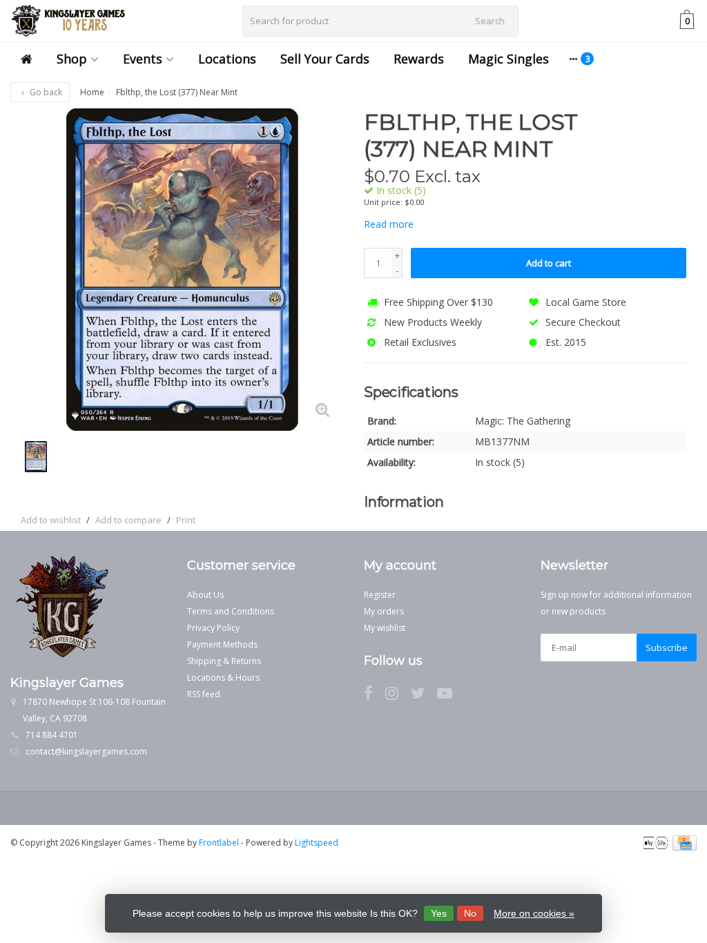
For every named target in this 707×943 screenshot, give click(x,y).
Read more (389, 224)
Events (142, 58)
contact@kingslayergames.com (86, 751)
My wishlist (384, 628)
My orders (384, 611)
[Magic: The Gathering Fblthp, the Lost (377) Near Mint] (182, 269)
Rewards (419, 58)
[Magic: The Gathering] (660, 129)
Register (380, 595)
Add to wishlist (51, 520)
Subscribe (667, 647)
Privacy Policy (213, 628)
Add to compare (128, 520)
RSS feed (203, 694)
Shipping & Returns (224, 661)
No (470, 913)
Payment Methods (222, 644)
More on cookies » (534, 913)
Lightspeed (316, 842)
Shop (72, 58)
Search (490, 20)
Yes (439, 913)
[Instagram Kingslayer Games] (398, 695)
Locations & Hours (223, 677)
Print (185, 520)
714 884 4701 (52, 735)
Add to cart (548, 263)
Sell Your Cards (324, 58)
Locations (227, 58)
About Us (205, 595)
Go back (45, 92)
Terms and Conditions (230, 611)
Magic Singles (508, 58)
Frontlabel (219, 842)
